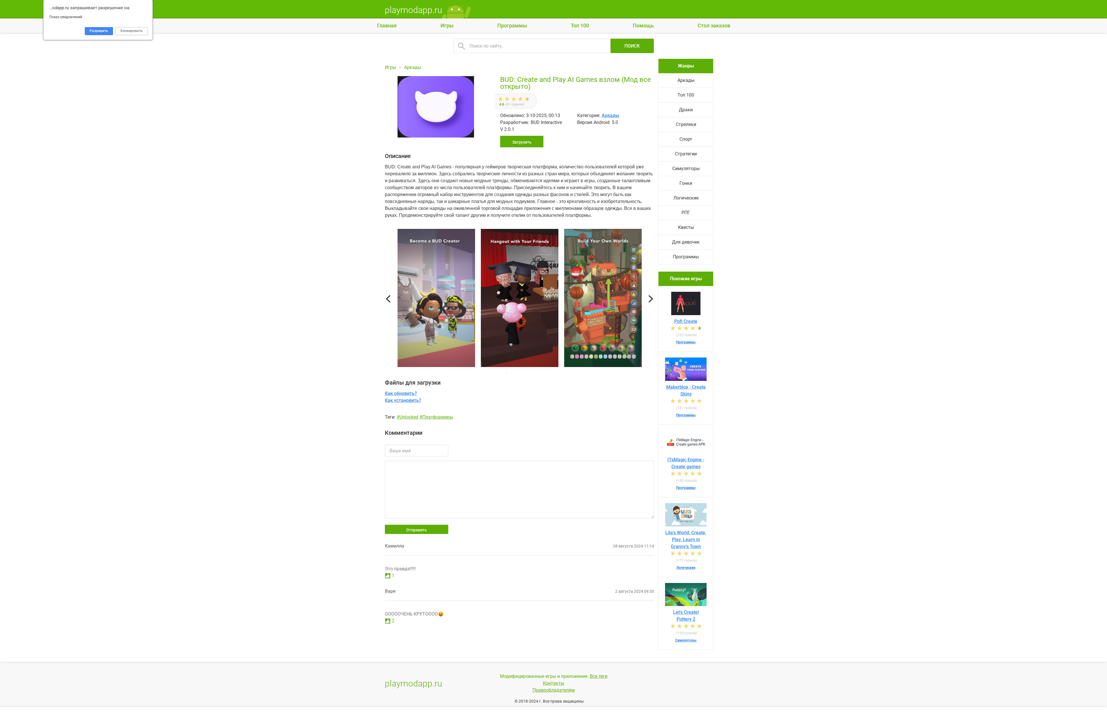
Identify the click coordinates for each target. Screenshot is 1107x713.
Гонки (685, 183)
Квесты (686, 227)
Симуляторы (686, 168)
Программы (512, 25)
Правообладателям (553, 690)
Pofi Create (685, 321)
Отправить (416, 530)
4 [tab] (532, 373)
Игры (446, 25)
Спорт (685, 139)
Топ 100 (580, 25)
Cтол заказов (714, 25)
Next (651, 299)
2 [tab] (515, 373)
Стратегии (686, 154)
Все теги (598, 676)
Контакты (553, 683)
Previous (388, 299)
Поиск (632, 46)
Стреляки (686, 124)
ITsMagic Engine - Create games (685, 463)
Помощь (643, 25)
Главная (387, 25)
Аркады (610, 115)
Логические (686, 198)
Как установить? (403, 400)
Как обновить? (401, 393)
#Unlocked (407, 417)
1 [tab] (506, 373)
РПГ (685, 212)
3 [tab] (524, 373)
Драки (686, 109)
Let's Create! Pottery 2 (686, 615)
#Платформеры (436, 417)
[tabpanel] (519, 299)
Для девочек (686, 242)
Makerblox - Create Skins (686, 390)
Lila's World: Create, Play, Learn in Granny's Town (685, 539)
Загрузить (522, 142)
